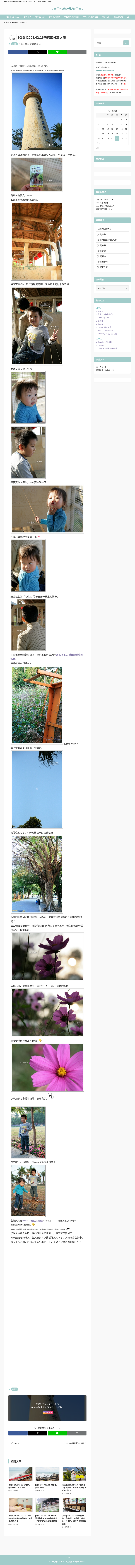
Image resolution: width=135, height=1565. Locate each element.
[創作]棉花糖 (102, 267)
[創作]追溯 (101, 245)
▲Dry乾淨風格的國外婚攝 (106, 349)
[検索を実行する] (126, 42)
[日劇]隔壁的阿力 (104, 228)
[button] (18, 52)
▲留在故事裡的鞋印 (104, 314)
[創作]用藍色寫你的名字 (107, 239)
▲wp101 (99, 311)
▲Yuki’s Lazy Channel (104, 331)
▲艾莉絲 (99, 321)
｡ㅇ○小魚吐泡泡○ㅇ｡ (67, 8)
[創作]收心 (101, 234)
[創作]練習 (101, 250)
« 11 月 (99, 148)
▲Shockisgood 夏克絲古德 (106, 334)
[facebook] (66, 1558)
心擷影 (14, 44)
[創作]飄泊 (101, 256)
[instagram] (69, 1558)
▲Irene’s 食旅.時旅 (103, 327)
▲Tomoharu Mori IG (104, 342)
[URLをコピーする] (76, 52)
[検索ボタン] (128, 17)
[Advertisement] (47, 1265)
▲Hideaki (100, 345)
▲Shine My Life (102, 318)
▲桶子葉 (99, 324)
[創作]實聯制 (102, 261)
